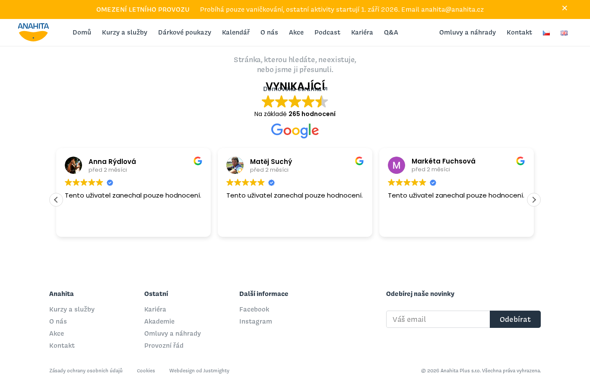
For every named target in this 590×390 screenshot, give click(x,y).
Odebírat (515, 319)
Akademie (159, 321)
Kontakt (519, 32)
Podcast (327, 32)
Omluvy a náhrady (467, 32)
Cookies (146, 370)
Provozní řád (164, 345)
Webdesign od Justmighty (199, 370)
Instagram (255, 321)
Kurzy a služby (124, 32)
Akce (296, 32)
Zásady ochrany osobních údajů (86, 370)
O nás (269, 32)
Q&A (391, 32)
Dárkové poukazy (184, 32)
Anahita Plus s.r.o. (33, 32)
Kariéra (362, 32)
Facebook (254, 309)
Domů (82, 32)
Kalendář (236, 32)
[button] (533, 199)
